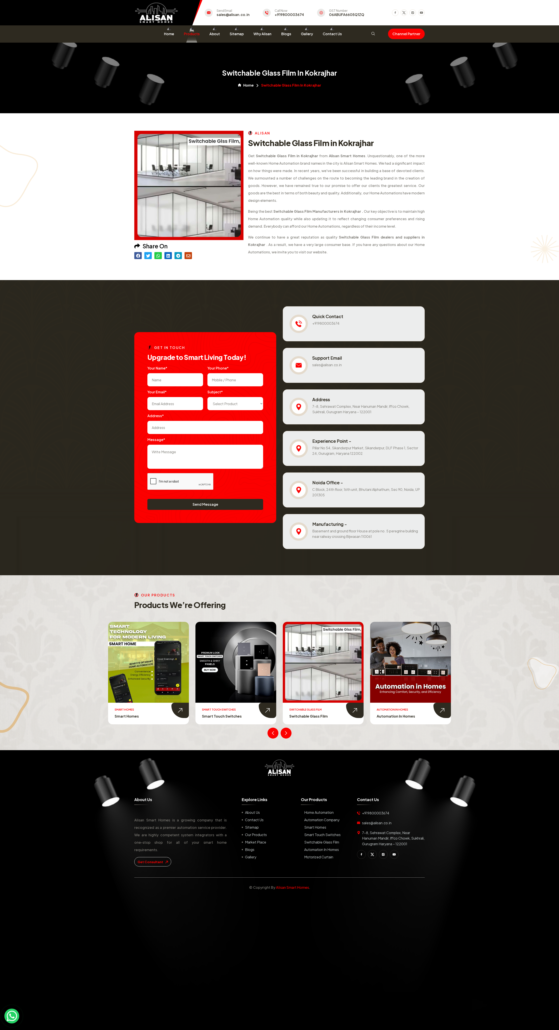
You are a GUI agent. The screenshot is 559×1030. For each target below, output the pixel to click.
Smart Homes (315, 827)
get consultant (151, 862)
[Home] (279, 767)
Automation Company (322, 819)
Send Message (205, 504)
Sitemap (237, 33)
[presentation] (272, 733)
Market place (255, 842)
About (214, 33)
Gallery (307, 33)
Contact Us (332, 33)
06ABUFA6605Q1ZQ (346, 14)
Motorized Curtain (393, 716)
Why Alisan (262, 33)
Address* (155, 415)
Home (169, 33)
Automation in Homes (308, 716)
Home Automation (319, 812)
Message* (156, 439)
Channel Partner (406, 33)
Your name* (157, 368)
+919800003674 (289, 14)
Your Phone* (218, 368)
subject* (215, 392)
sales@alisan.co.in (233, 14)
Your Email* (157, 392)
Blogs (286, 33)
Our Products (256, 834)
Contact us (254, 819)
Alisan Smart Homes (292, 887)
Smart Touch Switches (134, 716)
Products (192, 33)
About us (252, 812)
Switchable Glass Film (221, 716)
